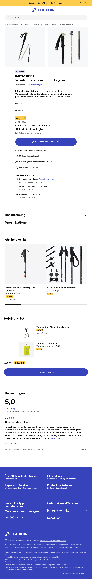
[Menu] (8, 10)
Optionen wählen (46, 372)
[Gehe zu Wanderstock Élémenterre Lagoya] (26, 333)
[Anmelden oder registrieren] (78, 10)
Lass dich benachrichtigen (48, 142)
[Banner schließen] (85, 3)
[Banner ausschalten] (81, 3)
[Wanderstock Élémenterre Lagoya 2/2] (68, 47)
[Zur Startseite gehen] (43, 10)
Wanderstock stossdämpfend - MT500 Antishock (24, 289)
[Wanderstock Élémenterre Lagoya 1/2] (25, 47)
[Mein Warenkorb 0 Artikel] (84, 10)
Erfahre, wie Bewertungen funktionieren (20, 411)
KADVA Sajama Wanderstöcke (62, 288)
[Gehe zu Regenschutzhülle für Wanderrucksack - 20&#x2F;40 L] (26, 349)
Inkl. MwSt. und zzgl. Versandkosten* (28, 133)
